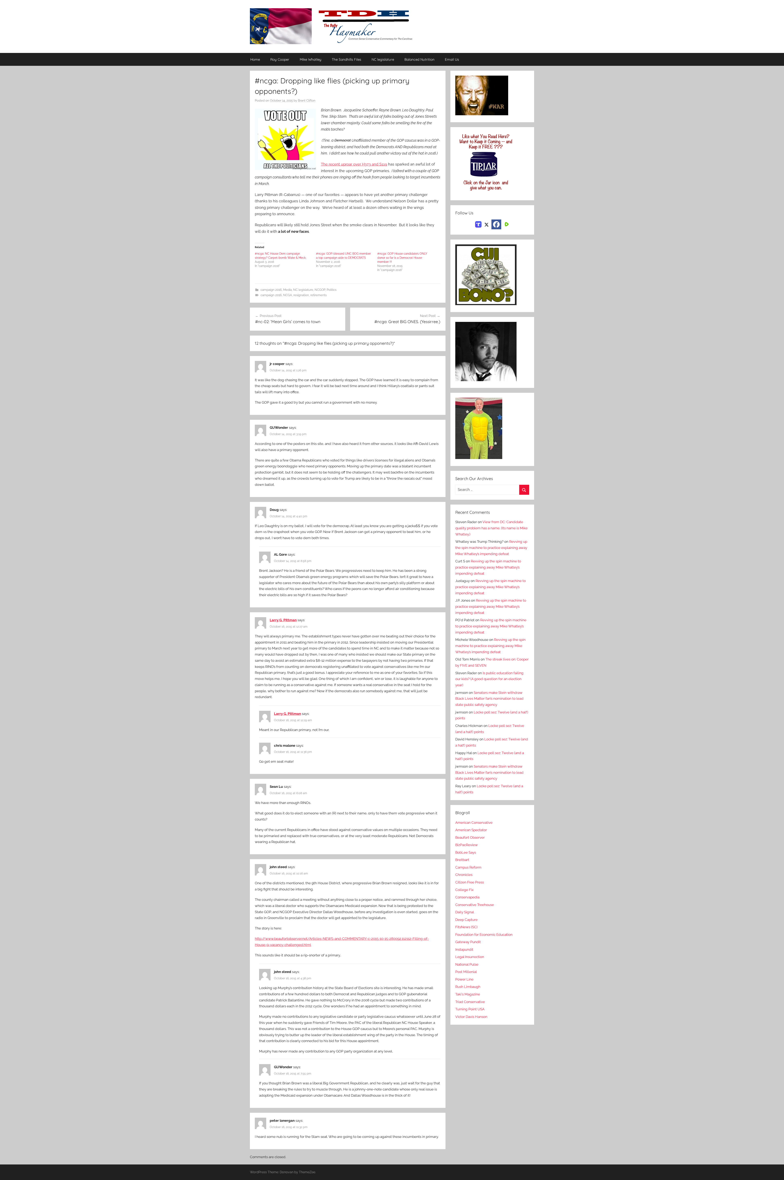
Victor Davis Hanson (471, 1017)
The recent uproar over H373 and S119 (354, 164)
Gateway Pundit (468, 942)
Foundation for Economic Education (483, 935)
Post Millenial (466, 972)
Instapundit (464, 949)
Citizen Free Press (469, 882)
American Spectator (471, 830)
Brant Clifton (306, 100)
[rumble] (506, 224)
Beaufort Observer (470, 837)
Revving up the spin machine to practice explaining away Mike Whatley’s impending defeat (491, 548)
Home (255, 59)
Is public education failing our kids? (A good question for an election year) (489, 679)
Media (287, 290)
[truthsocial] (478, 224)
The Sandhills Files (346, 59)
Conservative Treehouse (474, 905)
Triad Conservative (470, 1002)
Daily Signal (464, 912)
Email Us (452, 59)
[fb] (496, 224)
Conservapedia (467, 897)
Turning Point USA (469, 1009)
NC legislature (383, 59)
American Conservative (473, 823)
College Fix (464, 890)
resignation (301, 295)
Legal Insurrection (469, 957)
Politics (331, 290)
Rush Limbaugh (467, 987)
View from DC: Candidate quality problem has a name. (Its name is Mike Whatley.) (491, 528)
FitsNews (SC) (466, 927)
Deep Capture (466, 920)
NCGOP (320, 290)
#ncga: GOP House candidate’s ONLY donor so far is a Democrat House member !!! (402, 257)
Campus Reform (468, 867)
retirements (318, 295)
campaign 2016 (271, 290)
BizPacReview (466, 845)
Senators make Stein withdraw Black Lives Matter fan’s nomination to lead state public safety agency (489, 699)
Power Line (464, 979)
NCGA (287, 295)
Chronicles (463, 875)
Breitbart (462, 860)
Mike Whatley (310, 59)
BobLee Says (465, 852)
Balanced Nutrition (419, 59)
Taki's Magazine (467, 994)
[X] (486, 224)
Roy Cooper (279, 59)
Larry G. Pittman (283, 620)
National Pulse (466, 964)
